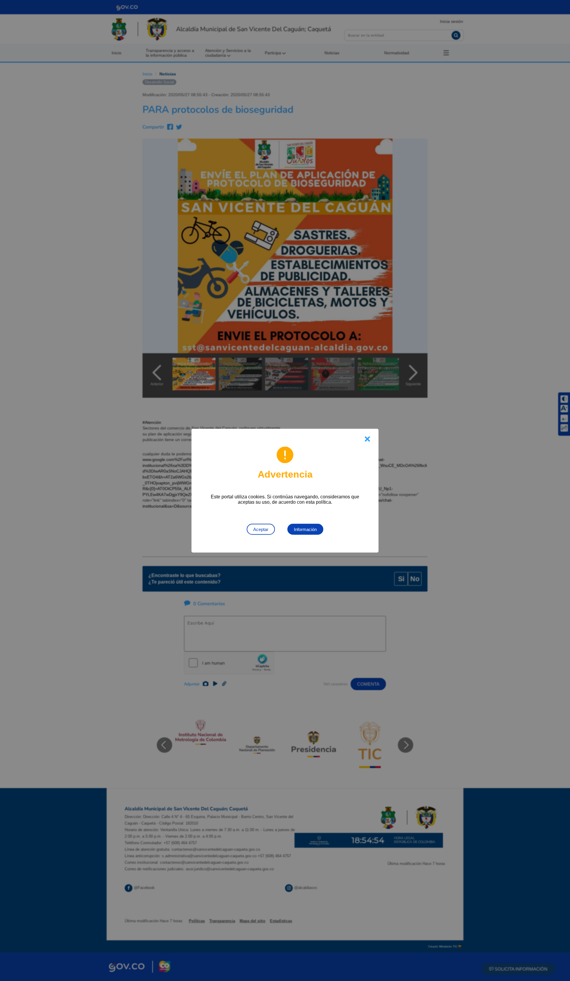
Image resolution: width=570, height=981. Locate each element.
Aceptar (260, 529)
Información (305, 529)
